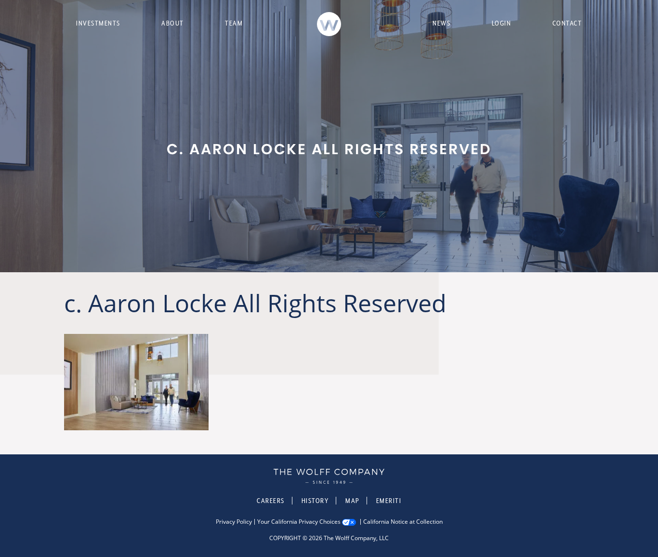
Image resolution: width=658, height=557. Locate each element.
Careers (271, 500)
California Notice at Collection (403, 522)
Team (234, 23)
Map (352, 500)
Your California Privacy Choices (299, 522)
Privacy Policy (234, 522)
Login (502, 23)
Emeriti (389, 500)
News (441, 23)
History (315, 500)
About (172, 23)
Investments (98, 23)
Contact (567, 23)
